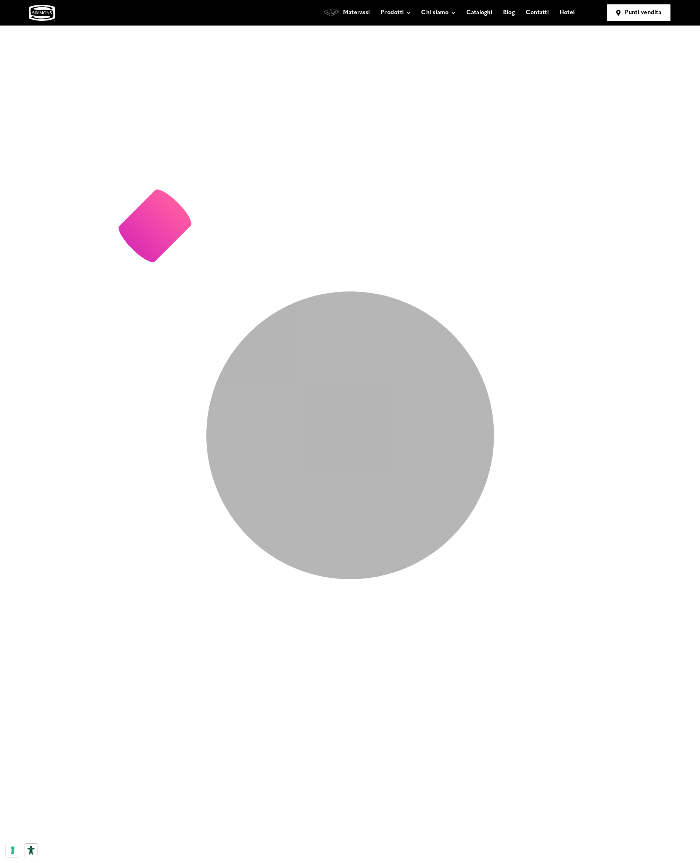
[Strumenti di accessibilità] (31, 850)
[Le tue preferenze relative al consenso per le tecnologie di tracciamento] (13, 850)
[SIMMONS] (42, 8)
